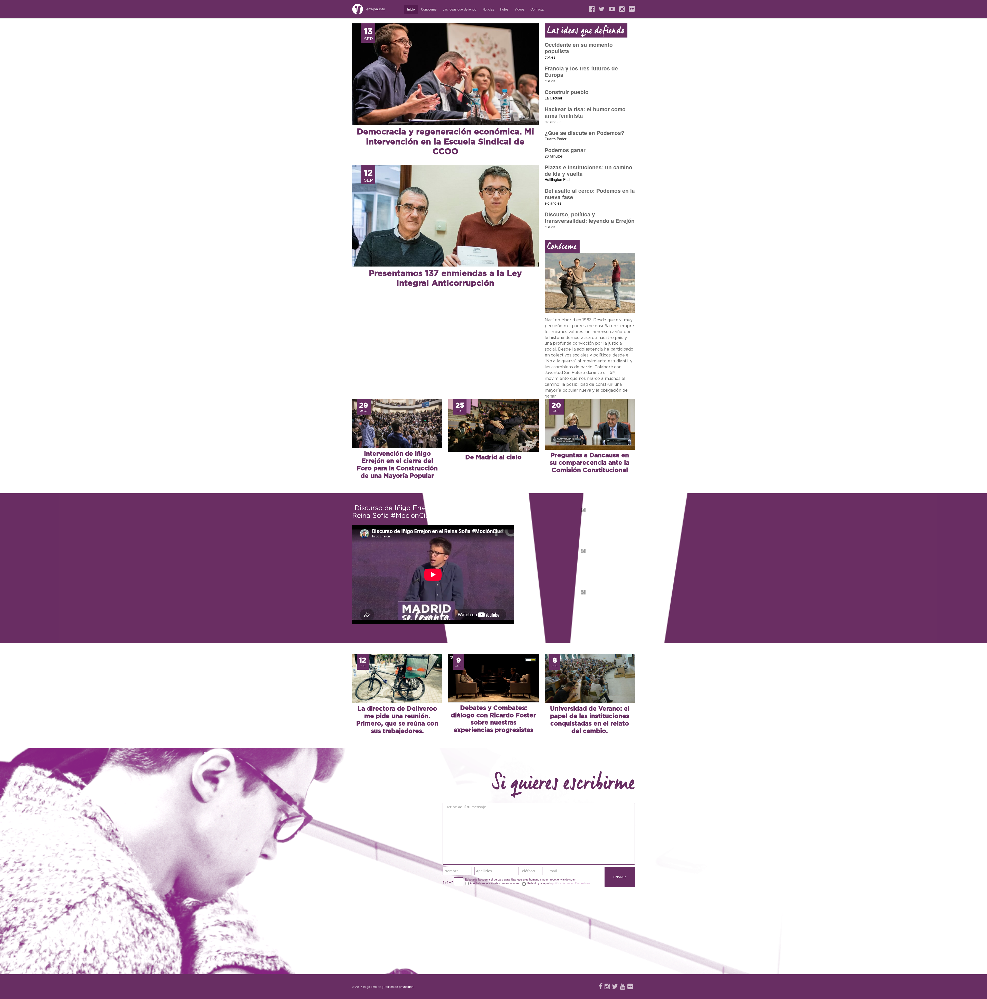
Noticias (488, 9)
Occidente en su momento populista (579, 48)
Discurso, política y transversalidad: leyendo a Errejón (590, 217)
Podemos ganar (565, 150)
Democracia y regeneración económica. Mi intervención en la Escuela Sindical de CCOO (445, 142)
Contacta (537, 9)
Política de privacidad (398, 986)
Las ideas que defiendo (459, 9)
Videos (519, 9)
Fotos (504, 9)
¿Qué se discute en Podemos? (584, 132)
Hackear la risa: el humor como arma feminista (585, 112)
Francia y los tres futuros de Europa (581, 71)
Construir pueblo (567, 92)
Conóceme (428, 9)
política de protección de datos (571, 883)
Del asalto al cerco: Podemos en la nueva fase (590, 194)
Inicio (411, 9)
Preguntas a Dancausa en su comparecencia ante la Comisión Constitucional (589, 462)
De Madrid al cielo (493, 457)
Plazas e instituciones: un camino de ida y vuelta (588, 170)
